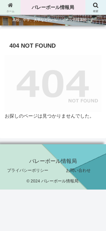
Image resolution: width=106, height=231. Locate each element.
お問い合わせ (78, 170)
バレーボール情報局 (53, 7)
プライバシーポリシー (27, 170)
